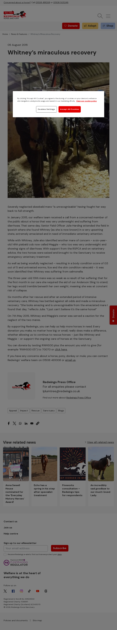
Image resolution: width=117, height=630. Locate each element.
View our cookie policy (86, 101)
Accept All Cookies (69, 109)
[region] (58, 104)
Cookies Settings (46, 109)
